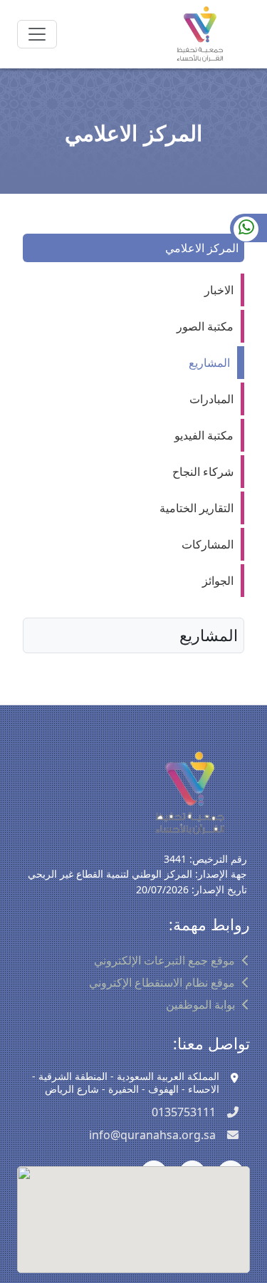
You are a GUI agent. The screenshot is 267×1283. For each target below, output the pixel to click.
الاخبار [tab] (219, 290)
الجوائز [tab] (218, 580)
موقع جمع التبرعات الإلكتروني (164, 960)
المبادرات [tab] (211, 399)
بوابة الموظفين (200, 1004)
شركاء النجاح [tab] (203, 471)
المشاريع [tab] (209, 362)
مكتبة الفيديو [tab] (204, 435)
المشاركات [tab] (208, 544)
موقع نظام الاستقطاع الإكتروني (162, 982)
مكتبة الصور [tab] (205, 326)
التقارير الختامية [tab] (196, 508)
